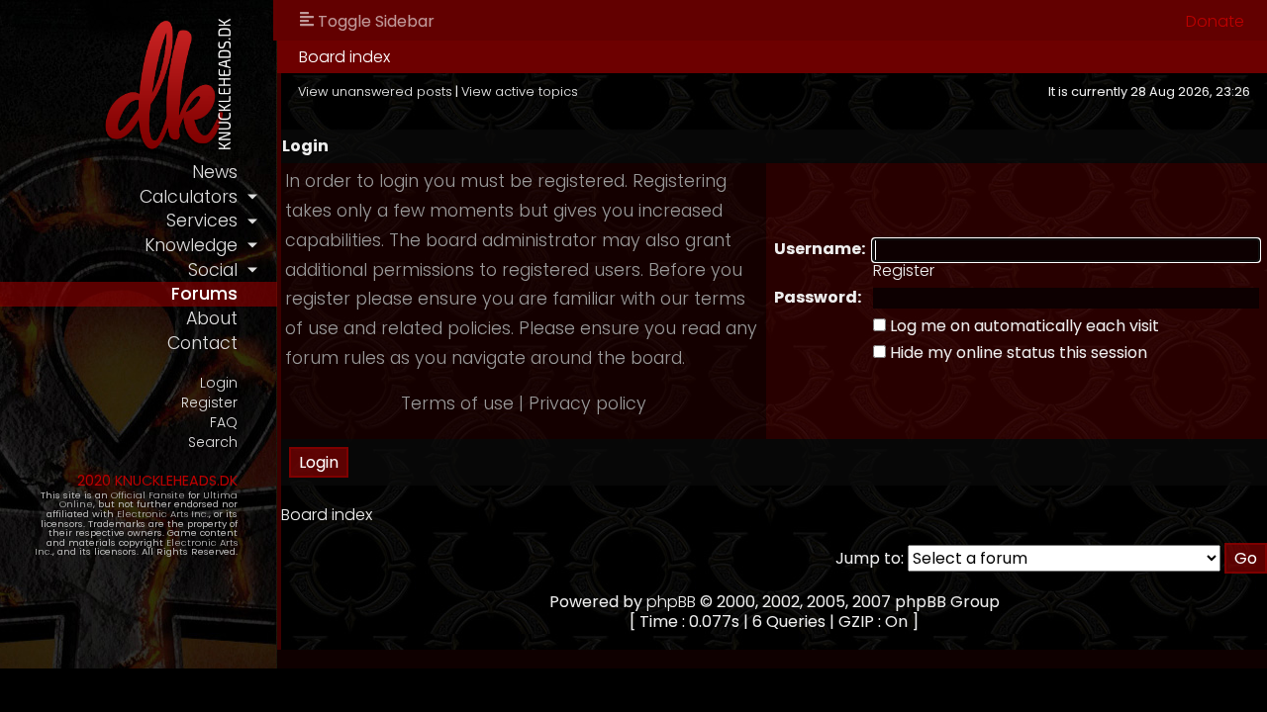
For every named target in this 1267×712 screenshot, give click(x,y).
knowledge (191, 245)
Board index (344, 56)
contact (202, 343)
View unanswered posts (375, 91)
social (213, 270)
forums (204, 294)
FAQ (224, 422)
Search (213, 442)
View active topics (519, 91)
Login (219, 383)
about (212, 318)
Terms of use (457, 403)
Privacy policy (587, 403)
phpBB (671, 601)
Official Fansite (148, 495)
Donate (1215, 21)
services (202, 220)
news (215, 172)
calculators (189, 197)
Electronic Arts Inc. (163, 513)
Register (209, 403)
